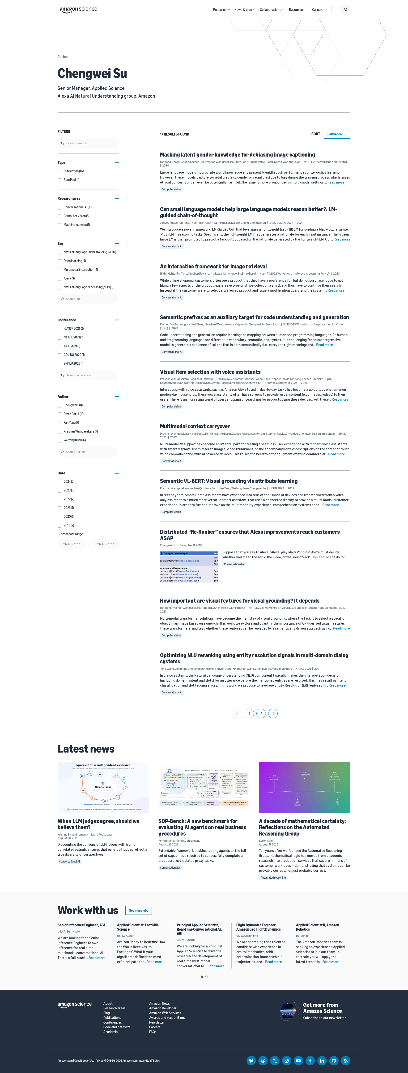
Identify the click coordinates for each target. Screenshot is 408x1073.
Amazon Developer (163, 1008)
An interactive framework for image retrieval (213, 266)
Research (220, 9)
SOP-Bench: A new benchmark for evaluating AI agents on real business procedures (202, 827)
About (108, 1003)
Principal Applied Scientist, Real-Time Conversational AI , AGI (199, 929)
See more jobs (138, 910)
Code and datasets (117, 1027)
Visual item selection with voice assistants (210, 371)
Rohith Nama (166, 840)
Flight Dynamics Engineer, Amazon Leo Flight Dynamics (258, 927)
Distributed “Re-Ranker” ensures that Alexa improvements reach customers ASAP (250, 534)
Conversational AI (172, 246)
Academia (110, 1032)
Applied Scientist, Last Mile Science (138, 927)
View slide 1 (202, 977)
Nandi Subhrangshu (187, 840)
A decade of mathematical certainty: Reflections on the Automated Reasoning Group (302, 827)
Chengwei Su (258, 162)
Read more (335, 182)
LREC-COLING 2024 (281, 222)
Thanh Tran (197, 222)
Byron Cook (266, 840)
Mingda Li (207, 607)
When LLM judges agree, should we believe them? (98, 824)
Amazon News (159, 1003)
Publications (112, 1017)
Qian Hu (210, 222)
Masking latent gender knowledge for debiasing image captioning (237, 154)
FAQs (153, 1032)
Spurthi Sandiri (169, 383)
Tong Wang (167, 668)
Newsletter (157, 1022)
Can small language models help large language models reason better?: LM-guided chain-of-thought (248, 212)
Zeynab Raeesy (220, 383)
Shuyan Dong (223, 668)
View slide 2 (206, 977)
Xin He (236, 668)
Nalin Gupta (324, 379)
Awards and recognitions (167, 1017)
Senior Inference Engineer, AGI (81, 925)
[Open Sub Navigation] (229, 9)
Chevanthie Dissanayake (195, 383)
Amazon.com (65, 1060)
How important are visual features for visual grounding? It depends (239, 600)
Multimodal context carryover (195, 426)
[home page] (78, 8)
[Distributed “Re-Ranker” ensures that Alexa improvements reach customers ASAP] (189, 567)
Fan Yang (165, 162)
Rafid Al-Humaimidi (201, 379)
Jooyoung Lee (169, 222)
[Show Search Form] (345, 9)
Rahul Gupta (274, 162)
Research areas (114, 1008)
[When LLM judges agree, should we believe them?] (103, 787)
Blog (106, 1013)
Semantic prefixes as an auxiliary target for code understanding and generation (254, 317)
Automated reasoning (273, 877)
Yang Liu (287, 668)
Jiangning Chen (184, 668)
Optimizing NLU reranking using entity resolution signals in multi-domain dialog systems (254, 658)
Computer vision (171, 189)
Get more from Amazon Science (322, 1007)
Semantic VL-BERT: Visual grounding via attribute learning (229, 480)
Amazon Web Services (165, 1013)
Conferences (112, 1022)
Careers (317, 9)
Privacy (100, 1060)
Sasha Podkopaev (101, 834)
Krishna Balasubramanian (73, 834)
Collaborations (270, 9)
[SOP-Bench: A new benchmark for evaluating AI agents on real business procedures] (204, 787)
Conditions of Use (84, 1060)
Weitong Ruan (291, 162)
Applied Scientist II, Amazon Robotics (317, 927)
